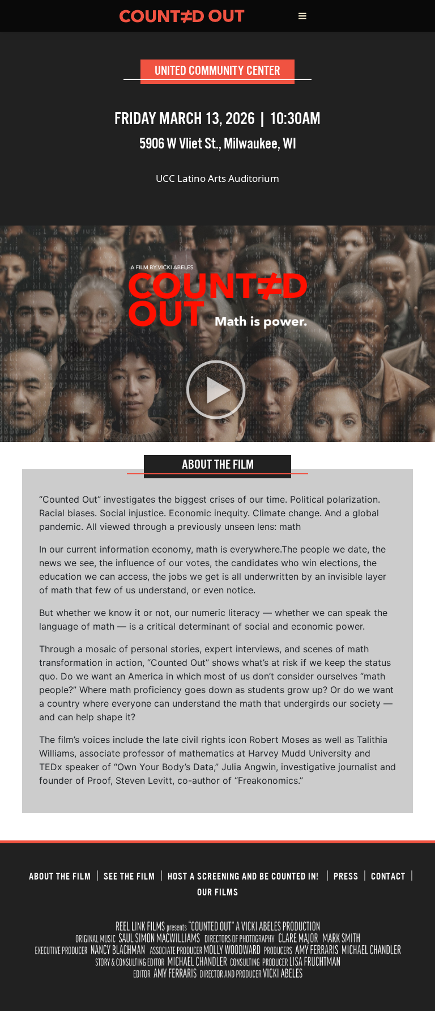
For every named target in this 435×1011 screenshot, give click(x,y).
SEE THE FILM (129, 875)
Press (346, 875)
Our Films (217, 891)
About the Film (60, 875)
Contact (388, 875)
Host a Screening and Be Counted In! (244, 875)
